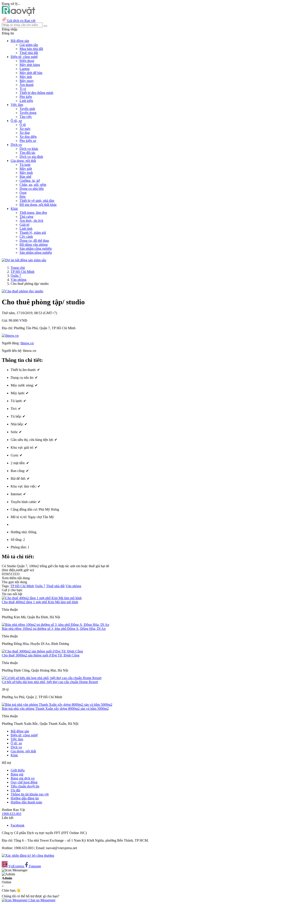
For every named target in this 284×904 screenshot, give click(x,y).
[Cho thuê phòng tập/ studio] (22, 291)
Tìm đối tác (28, 153)
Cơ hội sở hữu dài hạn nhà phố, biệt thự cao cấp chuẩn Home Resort (50, 682)
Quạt (23, 192)
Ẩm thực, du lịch (31, 220)
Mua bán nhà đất (31, 49)
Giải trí (24, 224)
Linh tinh (26, 228)
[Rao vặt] (18, 14)
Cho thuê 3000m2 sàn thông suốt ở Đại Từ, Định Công (40, 655)
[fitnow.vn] (10, 335)
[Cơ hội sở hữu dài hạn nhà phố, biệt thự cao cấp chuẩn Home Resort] (51, 678)
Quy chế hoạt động (24, 782)
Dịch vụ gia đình (31, 157)
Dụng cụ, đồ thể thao (34, 240)
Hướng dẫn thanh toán (26, 802)
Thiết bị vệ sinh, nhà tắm (37, 200)
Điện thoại (27, 61)
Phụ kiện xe (28, 141)
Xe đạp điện (28, 137)
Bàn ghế (25, 176)
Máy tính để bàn (31, 73)
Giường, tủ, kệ (30, 180)
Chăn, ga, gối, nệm (33, 184)
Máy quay (27, 81)
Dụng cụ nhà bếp (32, 188)
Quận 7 (16, 276)
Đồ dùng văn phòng (34, 244)
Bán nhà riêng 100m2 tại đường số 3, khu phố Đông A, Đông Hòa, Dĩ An (54, 628)
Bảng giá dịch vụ (23, 778)
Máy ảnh (26, 77)
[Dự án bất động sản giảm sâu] (24, 260)
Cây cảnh (26, 236)
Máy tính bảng (30, 65)
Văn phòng (18, 280)
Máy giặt (26, 168)
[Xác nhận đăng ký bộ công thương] (28, 855)
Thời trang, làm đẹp (33, 212)
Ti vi (23, 89)
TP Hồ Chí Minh (22, 272)
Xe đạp (25, 133)
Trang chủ (18, 268)
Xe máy (25, 129)
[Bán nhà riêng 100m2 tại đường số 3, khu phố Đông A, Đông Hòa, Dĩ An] (55, 624)
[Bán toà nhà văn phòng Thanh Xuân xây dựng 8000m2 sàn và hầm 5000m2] (57, 704)
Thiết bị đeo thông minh (36, 93)
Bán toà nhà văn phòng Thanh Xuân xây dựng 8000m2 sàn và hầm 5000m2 (55, 708)
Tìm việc (26, 117)
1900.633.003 (11, 814)
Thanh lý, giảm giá (33, 232)
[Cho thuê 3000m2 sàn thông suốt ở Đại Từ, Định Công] (42, 651)
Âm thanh (27, 85)
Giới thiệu (18, 770)
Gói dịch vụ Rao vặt (21, 20)
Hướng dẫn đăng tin (25, 798)
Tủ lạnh (25, 165)
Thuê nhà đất (29, 53)
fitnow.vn (27, 343)
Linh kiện (26, 101)
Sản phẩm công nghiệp (36, 248)
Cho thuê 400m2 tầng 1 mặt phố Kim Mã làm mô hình (40, 602)
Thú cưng (26, 216)
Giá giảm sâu (29, 45)
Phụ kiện (26, 97)
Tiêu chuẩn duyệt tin (25, 786)
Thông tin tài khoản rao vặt (30, 794)
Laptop (25, 69)
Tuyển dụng (28, 113)
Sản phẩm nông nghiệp (36, 252)
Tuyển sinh (27, 109)
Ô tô (23, 125)
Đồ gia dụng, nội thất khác (38, 204)
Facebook (17, 825)
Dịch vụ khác (29, 149)
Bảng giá (17, 774)
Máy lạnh (26, 172)
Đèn (23, 196)
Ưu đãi (15, 790)
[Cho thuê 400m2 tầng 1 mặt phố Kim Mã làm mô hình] (42, 598)
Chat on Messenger (41, 900)
